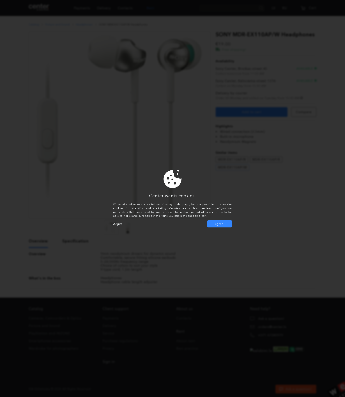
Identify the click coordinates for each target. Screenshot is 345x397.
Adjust (117, 224)
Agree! (220, 224)
